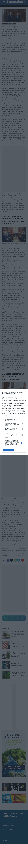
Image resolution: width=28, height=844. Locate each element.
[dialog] (14, 422)
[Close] (24, 392)
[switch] (22, 423)
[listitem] (14, 420)
